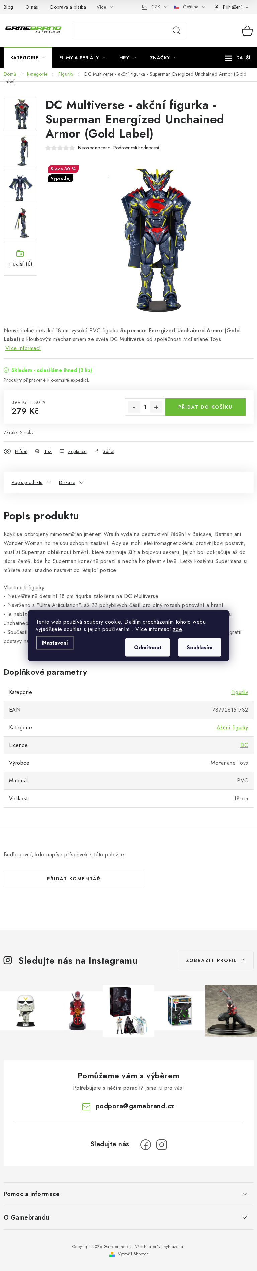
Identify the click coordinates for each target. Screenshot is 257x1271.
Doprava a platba (68, 7)
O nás (31, 7)
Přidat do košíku (205, 407)
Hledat (176, 30)
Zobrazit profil (211, 960)
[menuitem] (28, 57)
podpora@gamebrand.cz (135, 1106)
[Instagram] (161, 1144)
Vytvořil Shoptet (133, 1254)
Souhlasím (199, 647)
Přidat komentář (74, 878)
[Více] (238, 57)
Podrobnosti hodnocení (136, 148)
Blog (8, 7)
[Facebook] (145, 1144)
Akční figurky (232, 727)
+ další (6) (20, 264)
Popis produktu (27, 482)
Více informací (23, 348)
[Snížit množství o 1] (134, 407)
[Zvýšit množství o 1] (156, 407)
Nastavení (55, 642)
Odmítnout (147, 647)
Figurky (239, 692)
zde (177, 629)
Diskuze (67, 482)
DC (244, 745)
